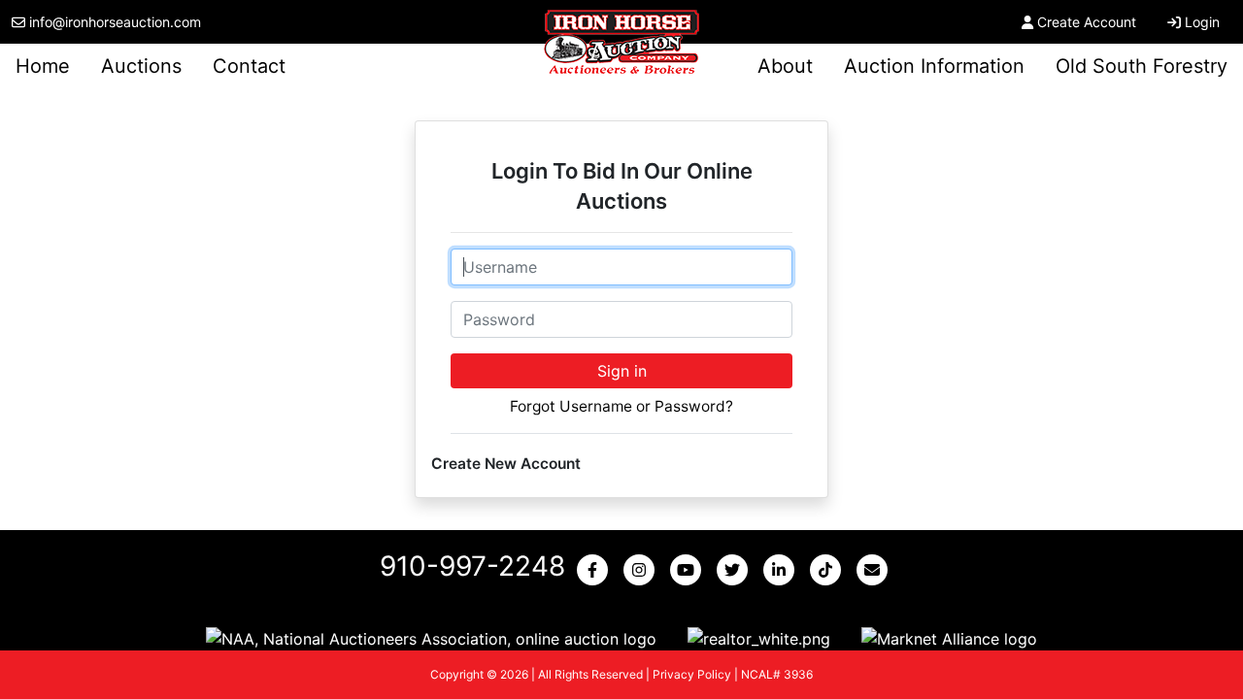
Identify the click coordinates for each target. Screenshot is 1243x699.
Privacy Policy (692, 674)
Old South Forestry (1141, 66)
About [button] (785, 66)
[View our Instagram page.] (643, 569)
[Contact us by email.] (876, 569)
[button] (431, 637)
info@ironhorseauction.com (115, 22)
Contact (249, 66)
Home (43, 66)
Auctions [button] (141, 66)
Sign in (622, 371)
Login (1202, 22)
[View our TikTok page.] (829, 569)
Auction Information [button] (934, 66)
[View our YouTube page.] (689, 569)
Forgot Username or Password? (621, 406)
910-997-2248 (472, 565)
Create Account (1086, 22)
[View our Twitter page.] (736, 569)
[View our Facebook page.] (596, 569)
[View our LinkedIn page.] (782, 569)
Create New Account (506, 463)
